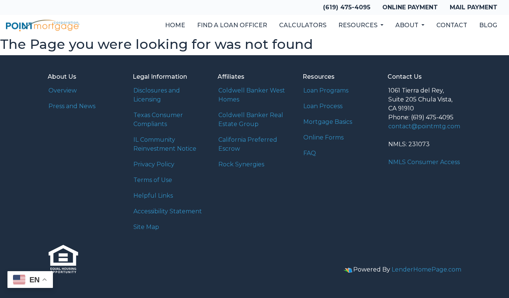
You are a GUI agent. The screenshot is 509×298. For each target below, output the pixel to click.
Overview (62, 90)
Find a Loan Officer (232, 25)
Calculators (302, 25)
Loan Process (322, 106)
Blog (488, 25)
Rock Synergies (241, 164)
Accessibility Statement (167, 211)
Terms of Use (152, 179)
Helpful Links (153, 195)
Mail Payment (473, 7)
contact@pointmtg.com (424, 126)
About (407, 25)
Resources (358, 25)
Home (175, 25)
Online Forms (323, 137)
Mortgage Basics (327, 121)
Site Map (146, 226)
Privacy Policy (153, 164)
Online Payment (410, 7)
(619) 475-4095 (346, 7)
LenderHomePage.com (426, 269)
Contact (451, 25)
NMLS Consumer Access (424, 162)
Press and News (71, 106)
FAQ (309, 153)
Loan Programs (325, 90)
